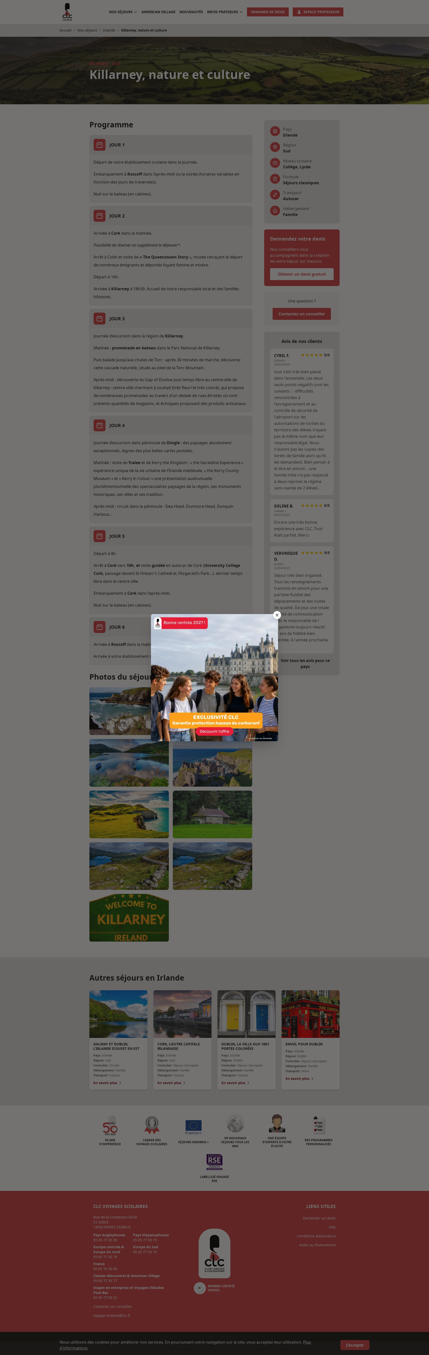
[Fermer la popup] (277, 615)
